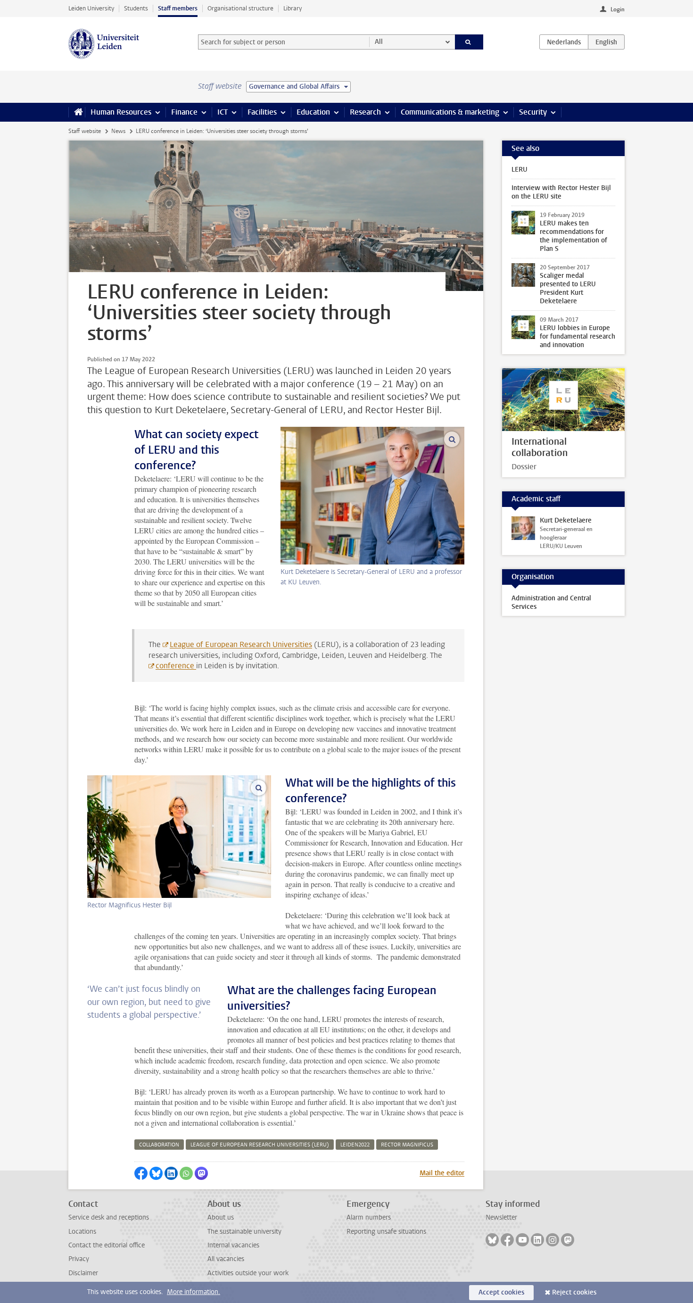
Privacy (78, 1258)
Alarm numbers (368, 1217)
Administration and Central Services (551, 602)
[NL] (563, 42)
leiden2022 (355, 1144)
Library (292, 8)
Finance (184, 112)
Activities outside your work (248, 1273)
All (379, 41)
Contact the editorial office (106, 1245)
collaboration (159, 1144)
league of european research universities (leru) (259, 1144)
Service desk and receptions (108, 1217)
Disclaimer (83, 1273)
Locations (82, 1231)
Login (617, 9)
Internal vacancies (233, 1245)
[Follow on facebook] (507, 1239)
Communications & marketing (450, 112)
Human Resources (121, 112)
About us (220, 1217)
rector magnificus (407, 1144)
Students (136, 8)
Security (533, 112)
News (118, 131)
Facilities (262, 112)
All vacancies (225, 1258)
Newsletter (501, 1217)
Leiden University (91, 8)
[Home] (76, 112)
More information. (193, 1291)
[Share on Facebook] (141, 1173)
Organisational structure (240, 8)
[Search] (469, 42)
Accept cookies (501, 1292)
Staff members (178, 8)
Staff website (84, 131)
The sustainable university (244, 1231)
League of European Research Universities (241, 644)
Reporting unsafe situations (386, 1231)
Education (313, 112)
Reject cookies (574, 1292)
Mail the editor (442, 1173)
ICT (222, 112)
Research (365, 112)
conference (176, 666)
